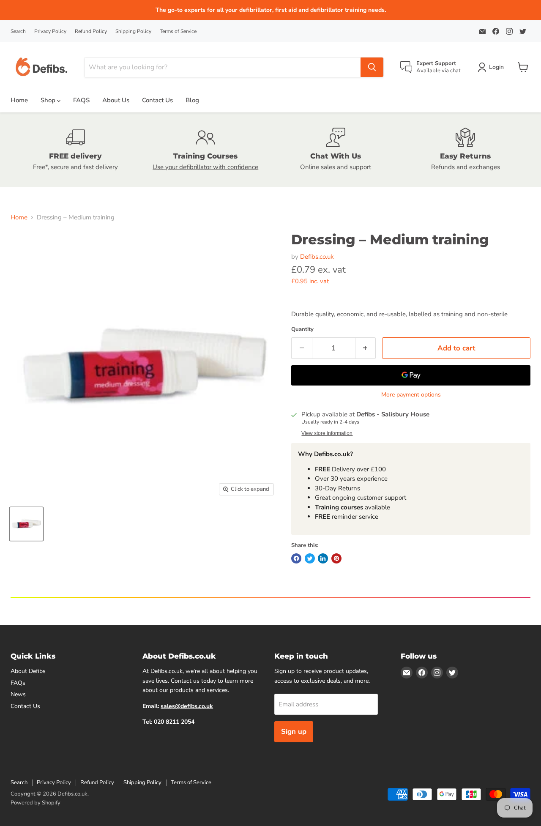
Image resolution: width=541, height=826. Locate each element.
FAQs (18, 683)
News (18, 694)
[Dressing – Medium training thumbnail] (26, 524)
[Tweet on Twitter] (310, 558)
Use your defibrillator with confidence (205, 167)
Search (18, 31)
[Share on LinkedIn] (323, 558)
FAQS (81, 100)
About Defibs (28, 671)
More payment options (411, 394)
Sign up (293, 731)
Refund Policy (91, 31)
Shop (49, 100)
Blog (192, 100)
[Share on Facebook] (296, 558)
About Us (115, 100)
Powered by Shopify (35, 803)
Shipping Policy (133, 31)
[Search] (372, 67)
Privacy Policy (50, 31)
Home (19, 100)
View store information (326, 433)
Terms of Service (178, 31)
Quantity (302, 329)
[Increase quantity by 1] (365, 348)
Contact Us (157, 100)
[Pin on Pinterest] (336, 558)
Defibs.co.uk (317, 256)
